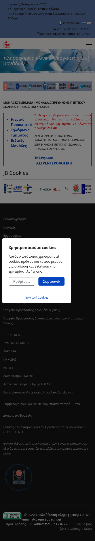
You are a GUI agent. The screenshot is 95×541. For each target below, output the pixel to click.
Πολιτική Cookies (36, 297)
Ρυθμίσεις (21, 281)
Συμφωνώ (51, 281)
